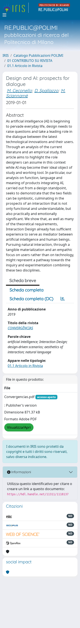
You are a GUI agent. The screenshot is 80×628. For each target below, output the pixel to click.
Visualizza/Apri (19, 427)
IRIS (6, 55)
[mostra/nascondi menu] (4, 15)
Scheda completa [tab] (27, 289)
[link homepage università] (54, 8)
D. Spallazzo (46, 90)
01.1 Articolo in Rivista (24, 65)
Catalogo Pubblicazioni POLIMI (38, 55)
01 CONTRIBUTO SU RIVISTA (29, 60)
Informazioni (20, 472)
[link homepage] (16, 8)
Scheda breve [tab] (22, 280)
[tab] (62, 298)
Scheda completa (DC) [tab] (31, 298)
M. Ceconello (19, 90)
